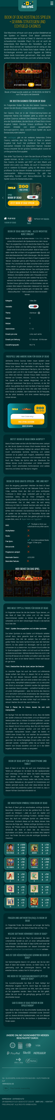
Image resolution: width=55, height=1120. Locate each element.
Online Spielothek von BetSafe (37, 159)
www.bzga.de (8, 1084)
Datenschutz (18, 1099)
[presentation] (3, 198)
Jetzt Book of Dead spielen (22, 203)
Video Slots (39, 238)
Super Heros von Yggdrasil (31, 519)
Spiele (10, 195)
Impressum (6, 1099)
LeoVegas (12, 137)
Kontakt (49, 1102)
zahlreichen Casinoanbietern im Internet (27, 949)
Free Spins (23, 190)
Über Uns (39, 1102)
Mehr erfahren (27, 426)
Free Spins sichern (26, 421)
